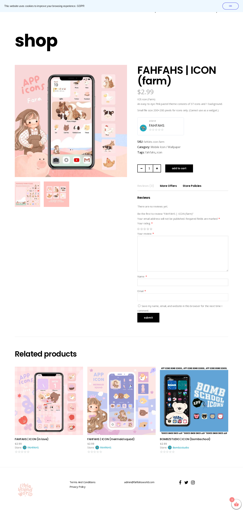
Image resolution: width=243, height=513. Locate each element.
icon (159, 152)
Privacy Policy (78, 486)
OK (230, 6)
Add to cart (179, 168)
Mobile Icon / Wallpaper (165, 147)
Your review (145, 233)
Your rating (145, 223)
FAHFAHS (156, 125)
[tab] (145, 186)
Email (141, 291)
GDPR (80, 6)
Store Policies (192, 186)
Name (142, 276)
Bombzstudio (181, 447)
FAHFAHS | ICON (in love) (31, 439)
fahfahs (150, 152)
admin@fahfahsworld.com (139, 482)
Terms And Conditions (83, 482)
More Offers (168, 186)
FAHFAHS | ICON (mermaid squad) (110, 439)
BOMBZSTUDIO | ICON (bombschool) (185, 439)
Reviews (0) (145, 186)
